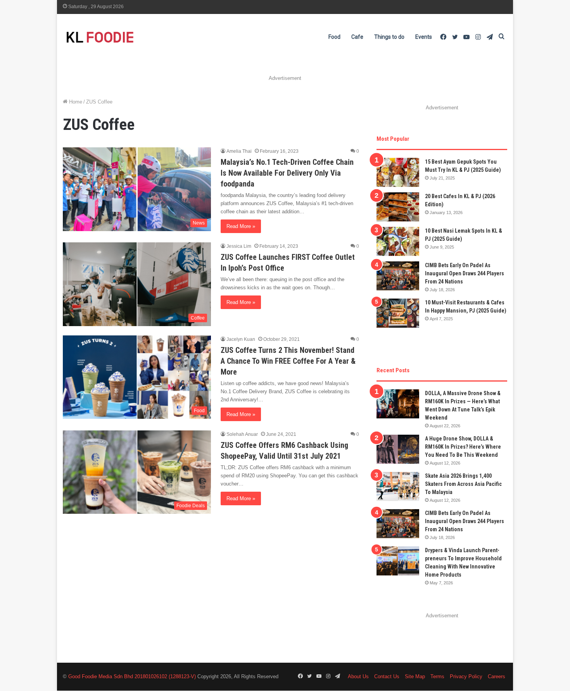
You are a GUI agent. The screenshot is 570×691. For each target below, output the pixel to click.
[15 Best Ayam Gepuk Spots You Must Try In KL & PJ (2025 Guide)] (398, 172)
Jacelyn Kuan (240, 339)
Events (423, 37)
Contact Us (386, 676)
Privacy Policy (466, 676)
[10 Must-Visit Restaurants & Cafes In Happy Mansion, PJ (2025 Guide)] (398, 313)
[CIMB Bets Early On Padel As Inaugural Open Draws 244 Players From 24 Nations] (398, 275)
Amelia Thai (239, 151)
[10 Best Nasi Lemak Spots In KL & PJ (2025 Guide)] (398, 241)
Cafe (357, 37)
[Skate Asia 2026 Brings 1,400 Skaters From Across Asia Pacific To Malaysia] (398, 486)
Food (334, 37)
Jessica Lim (238, 246)
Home (74, 102)
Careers (496, 676)
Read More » (240, 226)
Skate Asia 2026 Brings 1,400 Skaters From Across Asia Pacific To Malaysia (463, 484)
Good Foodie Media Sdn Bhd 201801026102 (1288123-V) (132, 676)
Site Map (415, 676)
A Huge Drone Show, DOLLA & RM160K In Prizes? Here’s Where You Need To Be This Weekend (463, 446)
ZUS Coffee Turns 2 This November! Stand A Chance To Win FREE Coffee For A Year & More (288, 361)
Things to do (389, 37)
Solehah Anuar (242, 434)
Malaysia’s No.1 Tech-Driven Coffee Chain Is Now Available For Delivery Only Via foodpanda (287, 172)
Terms (437, 676)
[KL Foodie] (131, 37)
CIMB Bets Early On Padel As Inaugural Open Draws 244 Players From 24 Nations (464, 273)
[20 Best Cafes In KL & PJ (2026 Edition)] (398, 206)
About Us (358, 676)
